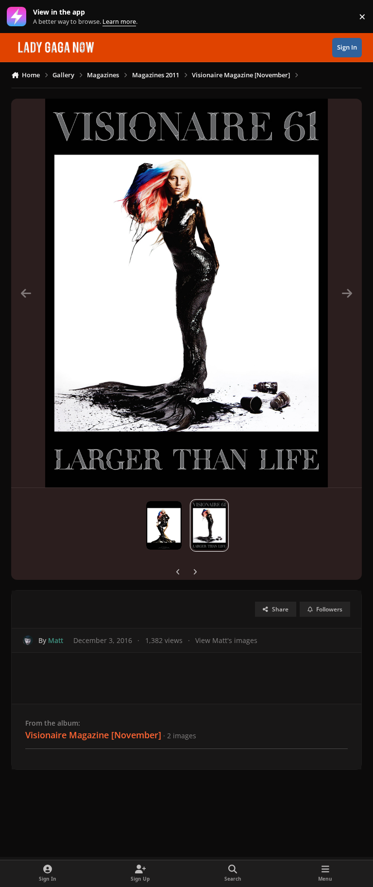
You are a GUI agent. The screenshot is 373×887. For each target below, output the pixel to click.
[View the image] (164, 525)
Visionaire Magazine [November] (93, 735)
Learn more (18, 16)
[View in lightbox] (186, 293)
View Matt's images (226, 640)
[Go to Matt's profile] (28, 640)
